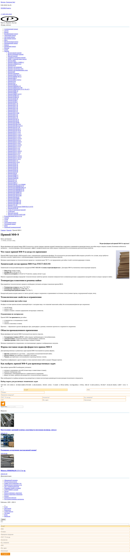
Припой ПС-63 (12, 181)
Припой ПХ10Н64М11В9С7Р (17, 187)
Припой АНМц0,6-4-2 (14, 64)
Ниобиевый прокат (10, 46)
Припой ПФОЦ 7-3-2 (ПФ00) (17, 184)
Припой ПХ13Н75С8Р (14, 195)
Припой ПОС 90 (13, 116)
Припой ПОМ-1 (13, 100)
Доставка (7, 513)
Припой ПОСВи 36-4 (14, 124)
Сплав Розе (11, 211)
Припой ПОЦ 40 (13, 167)
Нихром (6, 48)
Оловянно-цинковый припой (16, 57)
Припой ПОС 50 (13, 110)
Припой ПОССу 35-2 (14, 146)
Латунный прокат (9, 37)
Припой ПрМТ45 (13, 178)
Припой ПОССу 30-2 (14, 143)
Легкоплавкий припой (14, 53)
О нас (6, 507)
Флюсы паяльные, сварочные (13, 493)
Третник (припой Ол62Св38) (16, 214)
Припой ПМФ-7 (13, 92)
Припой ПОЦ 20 (13, 165)
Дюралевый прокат (10, 35)
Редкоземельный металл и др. (13, 216)
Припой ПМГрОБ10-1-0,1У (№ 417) (18, 89)
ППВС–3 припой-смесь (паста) (17, 59)
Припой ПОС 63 (13, 114)
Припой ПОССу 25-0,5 (15, 138)
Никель (6, 45)
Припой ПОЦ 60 (13, 170)
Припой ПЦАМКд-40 (14, 202)
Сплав (6, 219)
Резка (6, 514)
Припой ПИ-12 (12, 84)
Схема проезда (8, 511)
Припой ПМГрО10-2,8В (15, 87)
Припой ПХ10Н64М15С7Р (16, 189)
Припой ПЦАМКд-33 (14, 200)
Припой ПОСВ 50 (13, 121)
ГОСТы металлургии (10, 482)
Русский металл (5, 11)
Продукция (7, 508)
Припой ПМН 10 (13, 91)
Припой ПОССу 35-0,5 (15, 145)
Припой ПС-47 (12, 179)
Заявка (3, 519)
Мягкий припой (13, 56)
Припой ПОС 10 (13, 103)
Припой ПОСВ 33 (13, 119)
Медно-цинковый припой (15, 54)
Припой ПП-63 (12, 173)
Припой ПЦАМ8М (13, 198)
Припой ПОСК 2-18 (14, 127)
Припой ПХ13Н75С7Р (14, 194)
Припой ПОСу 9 (13, 160)
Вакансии (7, 516)
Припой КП (11, 72)
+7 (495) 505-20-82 (6, 14)
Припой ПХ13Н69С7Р (14, 192)
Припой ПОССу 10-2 (14, 132)
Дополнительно (6, 476)
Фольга (6, 496)
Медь (5, 40)
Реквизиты (7, 510)
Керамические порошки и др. (13, 485)
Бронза (6, 32)
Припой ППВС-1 (13, 175)
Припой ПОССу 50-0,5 (15, 156)
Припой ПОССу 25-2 (14, 140)
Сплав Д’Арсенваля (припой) (17, 210)
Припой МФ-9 (12, 78)
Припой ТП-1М (12, 205)
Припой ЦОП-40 (13, 208)
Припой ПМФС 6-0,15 (14, 94)
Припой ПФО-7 (12, 183)
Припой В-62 (12, 65)
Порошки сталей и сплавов (12, 488)
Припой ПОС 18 (13, 105)
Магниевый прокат (10, 38)
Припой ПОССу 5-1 (14, 154)
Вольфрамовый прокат (11, 34)
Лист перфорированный (11, 486)
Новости (4, 411)
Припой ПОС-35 (13, 118)
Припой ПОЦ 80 (13, 172)
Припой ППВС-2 (13, 176)
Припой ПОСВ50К (13, 122)
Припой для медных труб (15, 68)
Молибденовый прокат (11, 41)
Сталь (6, 221)
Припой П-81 (12, 81)
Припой (6, 51)
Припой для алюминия (15, 67)
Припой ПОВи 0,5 (13, 95)
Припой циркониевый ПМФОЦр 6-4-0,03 (20, 206)
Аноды (6, 30)
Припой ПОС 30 (13, 106)
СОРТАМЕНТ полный (11, 489)
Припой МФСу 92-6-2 (14, 80)
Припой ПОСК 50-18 (14, 130)
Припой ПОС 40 (13, 108)
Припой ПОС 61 (13, 111)
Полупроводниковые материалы (14, 499)
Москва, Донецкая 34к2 (8, 2)
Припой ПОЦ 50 (13, 168)
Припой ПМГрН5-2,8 (14, 86)
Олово (6, 49)
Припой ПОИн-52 (13, 97)
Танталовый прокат (10, 222)
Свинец (6, 217)
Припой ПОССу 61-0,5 (15, 157)
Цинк (6, 225)
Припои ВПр (12, 60)
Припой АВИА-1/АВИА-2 (16, 62)
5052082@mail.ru (6, 8)
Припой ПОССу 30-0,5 (15, 141)
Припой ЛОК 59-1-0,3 (14, 75)
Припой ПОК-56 (13, 99)
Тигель (6, 491)
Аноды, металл (6, 25)
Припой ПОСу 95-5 (14, 162)
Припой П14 (11, 83)
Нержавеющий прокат (11, 43)
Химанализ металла (10, 497)
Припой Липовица (13, 73)
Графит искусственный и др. (13, 483)
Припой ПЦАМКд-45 (14, 203)
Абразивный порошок (11, 480)
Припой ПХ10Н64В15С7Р (16, 186)
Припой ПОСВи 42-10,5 (15, 126)
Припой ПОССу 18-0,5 (15, 135)
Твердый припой (13, 213)
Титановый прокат (10, 224)
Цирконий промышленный (12, 227)
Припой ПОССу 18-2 (14, 137)
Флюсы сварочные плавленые (13, 494)
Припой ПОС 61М (13, 113)
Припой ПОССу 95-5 (14, 159)
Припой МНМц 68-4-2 (14, 76)
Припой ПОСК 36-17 (14, 129)
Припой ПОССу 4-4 (14, 148)
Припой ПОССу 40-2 (14, 152)
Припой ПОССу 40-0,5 (15, 151)
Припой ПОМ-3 (13, 102)
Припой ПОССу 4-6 (14, 149)
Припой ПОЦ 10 (13, 164)
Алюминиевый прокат (11, 29)
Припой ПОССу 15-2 (14, 133)
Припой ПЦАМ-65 (13, 197)
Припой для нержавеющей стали (18, 70)
